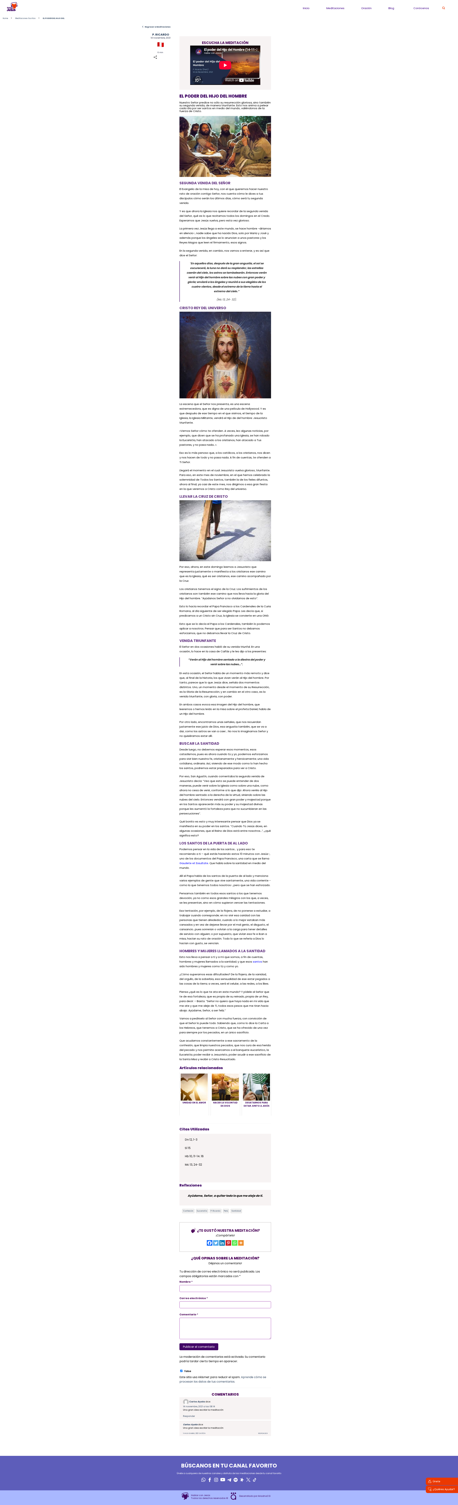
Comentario (188, 1314)
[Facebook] (209, 1243)
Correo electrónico (193, 1298)
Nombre (186, 1282)
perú (226, 1210)
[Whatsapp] (234, 1243)
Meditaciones (335, 8)
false (187, 1371)
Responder (189, 1416)
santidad (236, 1210)
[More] (241, 1243)
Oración (366, 8)
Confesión (188, 1210)
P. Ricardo (215, 1210)
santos (257, 961)
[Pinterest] (228, 1243)
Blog (391, 8)
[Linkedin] (222, 1243)
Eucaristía (202, 1210)
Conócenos (421, 8)
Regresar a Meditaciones (156, 26)
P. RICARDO (160, 35)
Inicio (306, 8)
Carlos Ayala (197, 1401)
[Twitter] (216, 1243)
